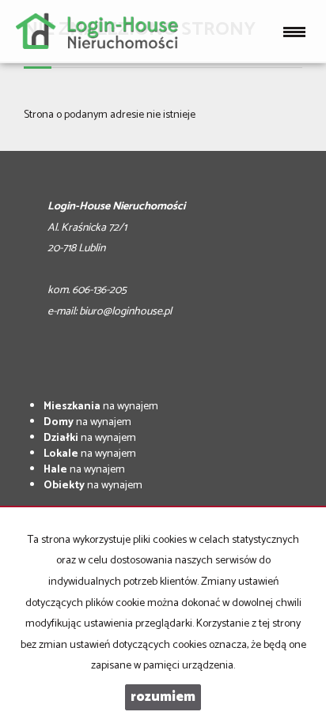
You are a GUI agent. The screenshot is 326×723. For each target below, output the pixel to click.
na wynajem (101, 406)
